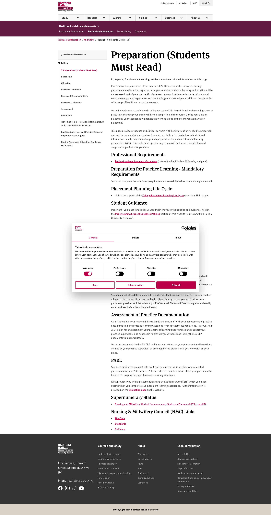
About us (196, 18)
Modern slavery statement (190, 473)
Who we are (143, 453)
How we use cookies (187, 458)
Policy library (124, 31)
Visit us (143, 18)
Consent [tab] (93, 238)
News (140, 463)
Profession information (100, 31)
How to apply (104, 477)
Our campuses (145, 458)
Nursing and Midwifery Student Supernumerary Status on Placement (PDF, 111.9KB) (160, 404)
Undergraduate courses (109, 453)
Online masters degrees (109, 458)
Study (65, 18)
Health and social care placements (78, 26)
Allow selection (135, 285)
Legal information (185, 468)
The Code (120, 418)
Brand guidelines (146, 477)
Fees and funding (106, 487)
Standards (120, 423)
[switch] (120, 273)
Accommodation (106, 482)
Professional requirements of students (136, 161)
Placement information (71, 31)
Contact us (140, 31)
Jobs (140, 468)
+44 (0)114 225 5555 (80, 480)
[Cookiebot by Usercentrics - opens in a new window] (183, 228)
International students (108, 468)
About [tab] (178, 238)
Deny (95, 285)
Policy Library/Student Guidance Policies (137, 213)
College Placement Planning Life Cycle (163, 195)
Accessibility (183, 453)
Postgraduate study (107, 463)
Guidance (120, 429)
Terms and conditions (187, 490)
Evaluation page (137, 389)
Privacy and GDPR (185, 486)
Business (170, 18)
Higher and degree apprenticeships (115, 473)
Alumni (117, 18)
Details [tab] (135, 238)
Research (92, 18)
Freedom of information (188, 463)
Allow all (176, 285)
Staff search (143, 473)
